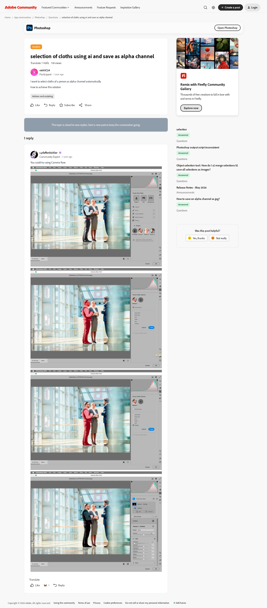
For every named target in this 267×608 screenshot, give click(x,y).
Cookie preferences (113, 602)
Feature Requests (106, 7)
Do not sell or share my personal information (147, 602)
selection (182, 129)
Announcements (83, 7)
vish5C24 (44, 70)
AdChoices (181, 602)
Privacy (96, 602)
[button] (230, 7)
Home (8, 17)
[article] (96, 369)
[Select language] (213, 7)
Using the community (64, 602)
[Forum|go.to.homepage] (21, 7)
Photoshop (40, 17)
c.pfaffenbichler (48, 152)
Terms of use (84, 602)
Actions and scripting (42, 96)
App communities (22, 17)
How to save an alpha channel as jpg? (198, 198)
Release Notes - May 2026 (192, 187)
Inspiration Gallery (130, 7)
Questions (53, 17)
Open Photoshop (227, 27)
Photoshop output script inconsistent (198, 147)
